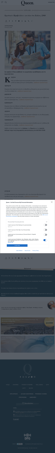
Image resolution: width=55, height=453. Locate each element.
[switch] (45, 225)
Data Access (27, 250)
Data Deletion (19, 250)
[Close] (52, 202)
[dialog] (27, 226)
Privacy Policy (36, 250)
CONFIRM (17, 245)
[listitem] (27, 222)
